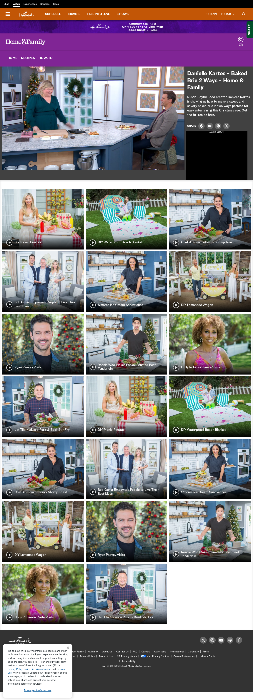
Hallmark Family (75, 652)
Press (206, 652)
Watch (16, 4)
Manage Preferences (37, 690)
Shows (123, 14)
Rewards (44, 4)
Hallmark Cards (207, 656)
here (211, 115)
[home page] (25, 14)
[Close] (68, 647)
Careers (146, 652)
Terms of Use (106, 656)
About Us (107, 652)
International (177, 652)
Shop (6, 4)
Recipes (28, 58)
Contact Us (122, 652)
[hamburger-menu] (8, 14)
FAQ (135, 652)
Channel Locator (220, 14)
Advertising (160, 652)
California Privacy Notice (37, 669)
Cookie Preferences (184, 656)
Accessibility (128, 661)
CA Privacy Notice (127, 656)
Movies (73, 14)
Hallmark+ (93, 652)
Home (12, 58)
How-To (46, 58)
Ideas (56, 4)
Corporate (193, 652)
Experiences (30, 4)
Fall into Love (98, 14)
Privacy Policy (87, 656)
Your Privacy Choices (158, 656)
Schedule (53, 14)
